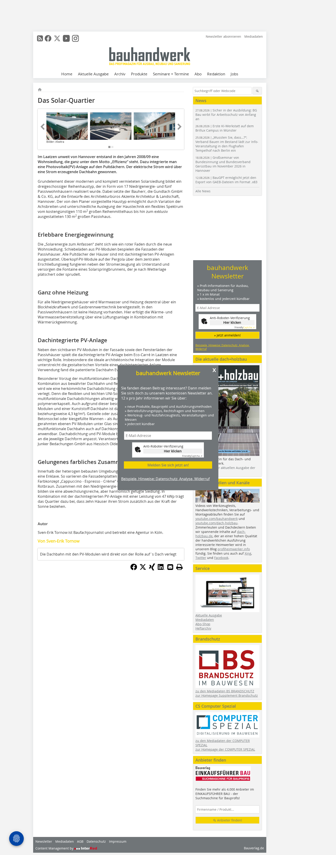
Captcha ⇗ (192, 455)
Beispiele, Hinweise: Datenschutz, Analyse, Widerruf (165, 478)
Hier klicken (173, 451)
